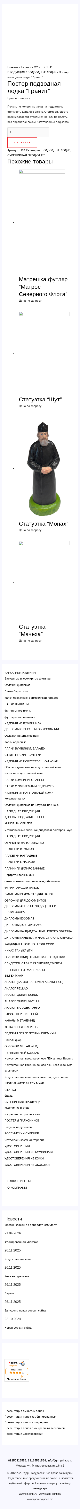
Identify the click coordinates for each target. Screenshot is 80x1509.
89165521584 (37, 1460)
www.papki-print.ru (49, 1493)
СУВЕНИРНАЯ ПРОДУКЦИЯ (26, 155)
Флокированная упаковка (22, 1242)
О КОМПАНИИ (17, 1187)
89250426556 (17, 1460)
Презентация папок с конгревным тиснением (35, 1428)
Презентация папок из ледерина (26, 1422)
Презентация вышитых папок (24, 1410)
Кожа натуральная (17, 1276)
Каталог (26, 67)
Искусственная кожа (18, 1259)
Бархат (9, 1293)
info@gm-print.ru (59, 1460)
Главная (12, 67)
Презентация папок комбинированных (30, 1416)
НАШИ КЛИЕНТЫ (19, 1181)
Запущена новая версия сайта (25, 1310)
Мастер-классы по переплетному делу (31, 1224)
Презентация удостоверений (24, 1433)
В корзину (22, 142)
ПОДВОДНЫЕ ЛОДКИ (41, 72)
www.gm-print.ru (28, 1493)
